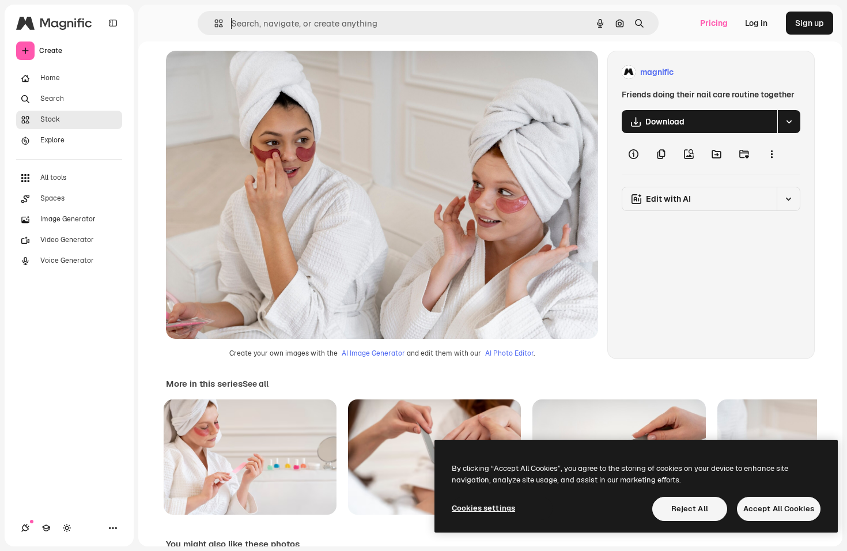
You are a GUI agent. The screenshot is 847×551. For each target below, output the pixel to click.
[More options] (771, 153)
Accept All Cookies (778, 509)
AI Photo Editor (509, 353)
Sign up (809, 23)
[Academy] (46, 528)
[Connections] (25, 528)
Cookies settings (483, 508)
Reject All (689, 509)
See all (256, 384)
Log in (756, 23)
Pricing (714, 23)
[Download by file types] (788, 121)
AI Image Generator (373, 353)
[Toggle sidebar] (113, 23)
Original (240, 72)
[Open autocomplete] (214, 23)
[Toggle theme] (67, 528)
